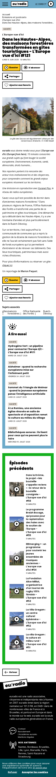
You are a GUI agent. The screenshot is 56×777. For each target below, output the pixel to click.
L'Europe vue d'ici (11, 19)
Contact (21, 728)
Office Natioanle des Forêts (31, 312)
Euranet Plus (44, 188)
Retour (13, 672)
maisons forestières (14, 312)
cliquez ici (7, 265)
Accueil (6, 14)
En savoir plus (40, 768)
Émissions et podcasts (14, 17)
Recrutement (24, 731)
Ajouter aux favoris (20, 85)
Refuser (12, 772)
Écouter (13, 67)
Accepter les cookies (35, 772)
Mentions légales (26, 737)
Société (6, 29)
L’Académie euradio (27, 734)
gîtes (5, 311)
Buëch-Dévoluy (47, 312)
